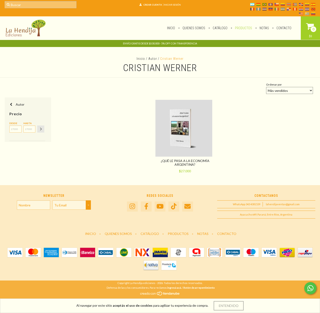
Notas (264, 28)
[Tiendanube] (160, 294)
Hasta (27, 123)
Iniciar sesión (172, 4)
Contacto (283, 28)
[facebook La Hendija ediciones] (146, 206)
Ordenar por (274, 84)
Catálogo (219, 28)
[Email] (187, 206)
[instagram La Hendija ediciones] (132, 206)
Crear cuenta (152, 4)
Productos (243, 28)
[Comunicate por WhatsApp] (310, 288)
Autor (152, 59)
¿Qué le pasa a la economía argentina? (185, 162)
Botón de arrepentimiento (199, 287)
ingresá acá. (174, 287)
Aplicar (40, 129)
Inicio (171, 28)
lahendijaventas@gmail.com (283, 204)
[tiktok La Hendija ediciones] (173, 206)
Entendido (228, 306)
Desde (13, 123)
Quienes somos (193, 28)
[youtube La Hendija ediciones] (160, 206)
